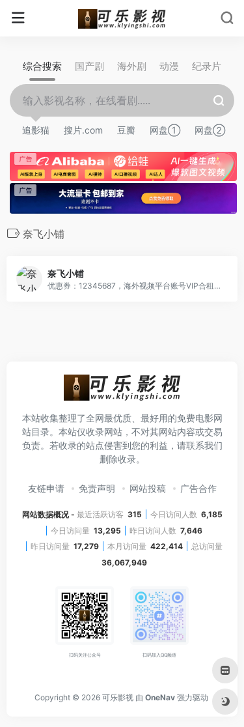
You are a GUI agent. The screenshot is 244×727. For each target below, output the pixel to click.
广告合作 (198, 488)
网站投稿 (147, 488)
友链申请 (46, 488)
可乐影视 (117, 697)
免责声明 (97, 488)
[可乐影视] (122, 18)
